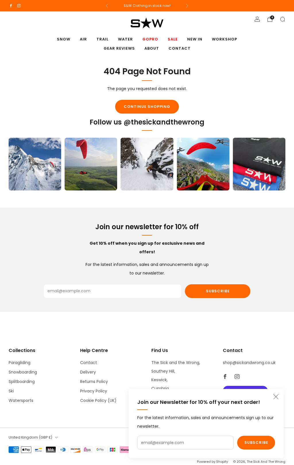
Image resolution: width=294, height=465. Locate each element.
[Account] (257, 19)
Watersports (21, 400)
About (151, 48)
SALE (173, 39)
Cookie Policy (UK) (98, 400)
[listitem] (147, 6)
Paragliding (19, 362)
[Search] (282, 19)
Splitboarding (22, 381)
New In (194, 39)
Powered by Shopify (212, 461)
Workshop (224, 39)
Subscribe (256, 442)
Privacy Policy (93, 391)
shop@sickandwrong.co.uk (249, 362)
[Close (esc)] (276, 396)
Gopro (150, 39)
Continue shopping (147, 106)
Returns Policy (94, 381)
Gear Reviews (119, 48)
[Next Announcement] (187, 5)
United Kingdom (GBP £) (30, 437)
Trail (102, 39)
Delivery (88, 372)
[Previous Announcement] (107, 5)
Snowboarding (23, 372)
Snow (63, 39)
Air (83, 39)
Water (125, 39)
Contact (180, 48)
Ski (11, 391)
